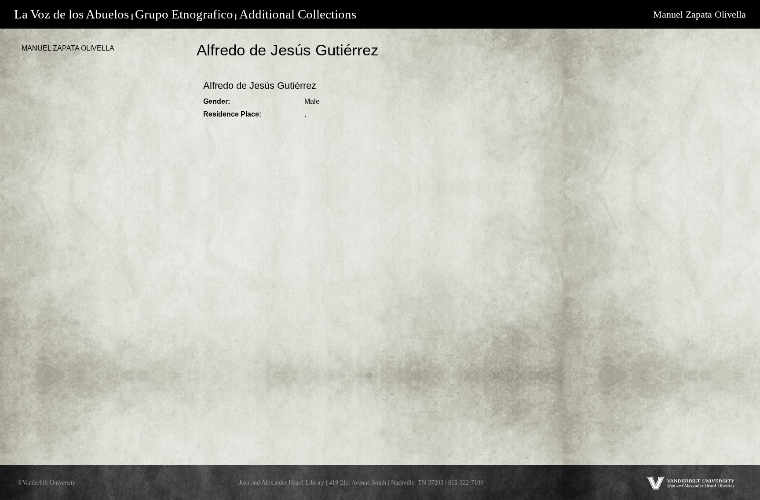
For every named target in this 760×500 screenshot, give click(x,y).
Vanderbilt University (49, 482)
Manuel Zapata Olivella (699, 14)
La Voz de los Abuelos (71, 14)
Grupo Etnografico (184, 14)
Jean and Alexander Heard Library (281, 482)
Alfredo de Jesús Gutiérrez (259, 85)
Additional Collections (297, 14)
